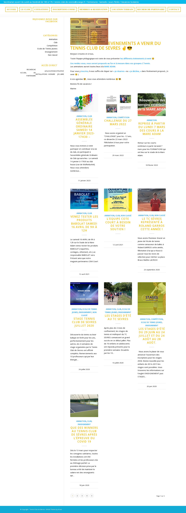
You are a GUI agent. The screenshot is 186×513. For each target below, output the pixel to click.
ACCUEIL (23, 73)
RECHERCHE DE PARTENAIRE (31, 72)
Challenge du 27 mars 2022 (118, 122)
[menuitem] (11, 9)
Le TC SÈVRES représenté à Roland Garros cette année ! (151, 224)
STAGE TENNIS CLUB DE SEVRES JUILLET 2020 (84, 322)
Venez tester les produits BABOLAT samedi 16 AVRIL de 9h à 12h (84, 223)
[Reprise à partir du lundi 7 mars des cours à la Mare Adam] (152, 104)
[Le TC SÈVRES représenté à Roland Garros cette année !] (152, 200)
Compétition (123, 117)
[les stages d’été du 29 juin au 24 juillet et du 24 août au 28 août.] (152, 298)
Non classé (126, 215)
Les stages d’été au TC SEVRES (118, 317)
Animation (81, 116)
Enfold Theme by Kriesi (54, 509)
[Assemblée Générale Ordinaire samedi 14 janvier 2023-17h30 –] (84, 102)
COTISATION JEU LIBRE (59, 72)
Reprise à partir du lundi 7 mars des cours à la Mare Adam (151, 129)
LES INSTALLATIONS (41, 72)
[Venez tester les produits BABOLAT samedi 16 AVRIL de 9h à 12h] (84, 199)
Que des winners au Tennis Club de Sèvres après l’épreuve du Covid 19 (84, 434)
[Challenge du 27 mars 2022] (118, 103)
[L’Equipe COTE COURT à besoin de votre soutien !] (118, 200)
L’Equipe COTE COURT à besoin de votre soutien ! (118, 224)
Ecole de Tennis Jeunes (151, 322)
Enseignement (85, 312)
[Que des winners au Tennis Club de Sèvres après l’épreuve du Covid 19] (84, 405)
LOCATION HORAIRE (51, 72)
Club (89, 116)
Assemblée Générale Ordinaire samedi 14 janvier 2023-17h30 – (84, 128)
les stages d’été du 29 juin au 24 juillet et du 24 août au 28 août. (152, 335)
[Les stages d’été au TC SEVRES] (118, 293)
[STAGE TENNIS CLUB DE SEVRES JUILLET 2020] (84, 293)
